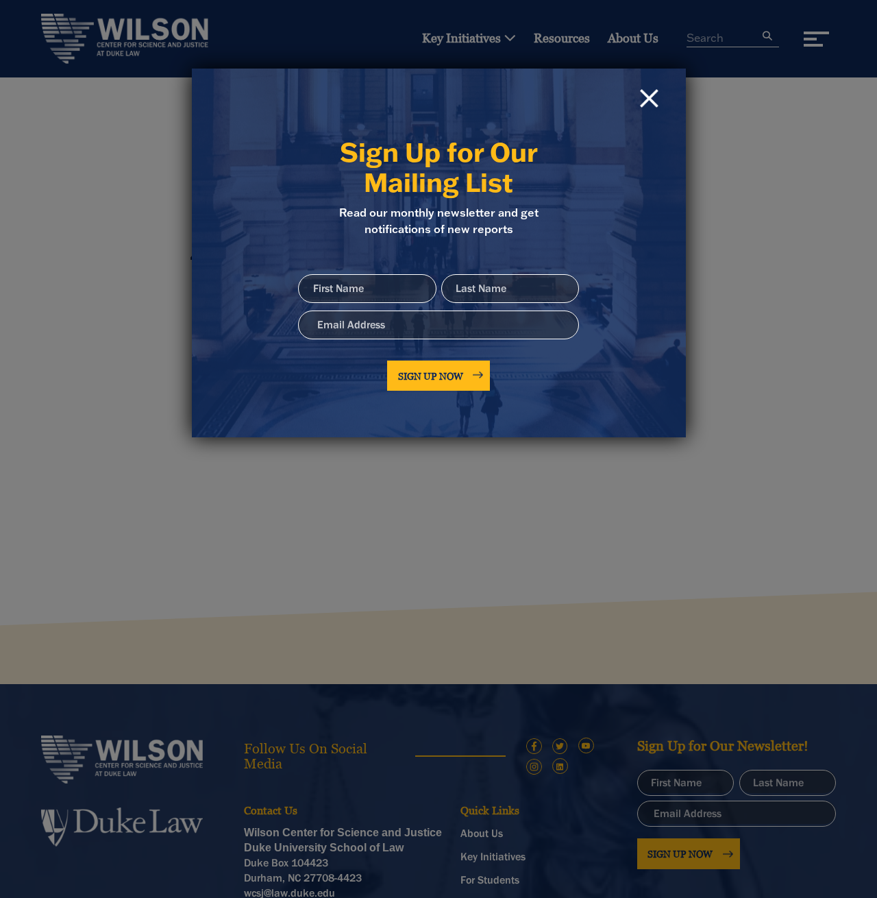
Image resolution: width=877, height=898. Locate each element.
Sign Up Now (430, 376)
